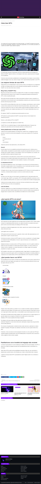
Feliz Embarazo (3, 467)
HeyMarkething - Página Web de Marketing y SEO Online (14, 482)
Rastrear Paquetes (23, 471)
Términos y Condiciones (4, 478)
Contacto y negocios (37, 482)
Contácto (22, 478)
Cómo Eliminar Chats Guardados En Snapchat (33, 394)
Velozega (2, 471)
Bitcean (2, 466)
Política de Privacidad (24, 475)
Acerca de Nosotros (4, 479)
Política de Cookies (23, 477)
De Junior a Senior (23, 466)
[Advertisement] (20, 8)
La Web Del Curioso (4, 468)
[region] (20, 196)
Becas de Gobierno (24, 468)
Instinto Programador (24, 467)
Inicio (25, 482)
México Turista (3, 469)
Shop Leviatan (23, 469)
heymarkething (4, 25)
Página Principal (3, 475)
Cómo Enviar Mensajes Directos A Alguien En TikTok (20, 394)
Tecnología (4, 374)
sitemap (2, 477)
